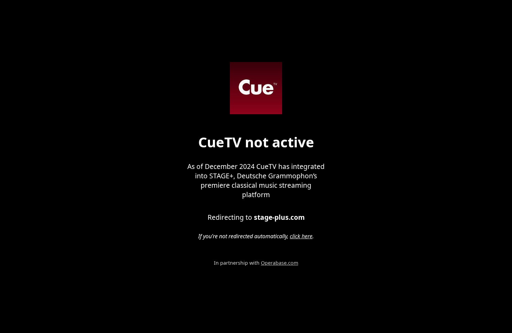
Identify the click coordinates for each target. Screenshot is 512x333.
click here (301, 236)
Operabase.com (279, 263)
